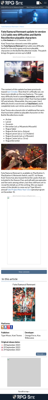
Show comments (24, 272)
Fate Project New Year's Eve (19, 189)
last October (12, 92)
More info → (41, 354)
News (22, 27)
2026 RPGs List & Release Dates (12, 7)
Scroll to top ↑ (24, 391)
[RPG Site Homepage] (12, 3)
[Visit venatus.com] (39, 79)
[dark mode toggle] (39, 2)
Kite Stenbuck (8, 40)
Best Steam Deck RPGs (35, 7)
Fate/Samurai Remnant (10, 27)
